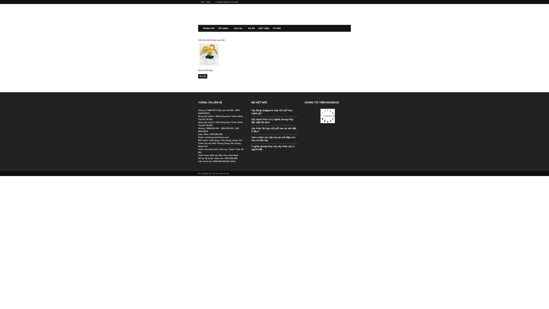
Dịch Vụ (238, 28)
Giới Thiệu (263, 28)
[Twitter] (344, 2)
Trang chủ (209, 28)
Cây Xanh (223, 28)
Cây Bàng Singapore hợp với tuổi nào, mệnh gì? (272, 112)
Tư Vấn (277, 28)
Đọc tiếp (203, 76)
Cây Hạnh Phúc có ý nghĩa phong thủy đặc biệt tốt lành (272, 121)
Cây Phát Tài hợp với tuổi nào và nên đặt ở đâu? (273, 130)
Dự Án (251, 28)
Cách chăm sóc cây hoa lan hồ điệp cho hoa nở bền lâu (273, 139)
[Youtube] (349, 2)
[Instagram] (339, 2)
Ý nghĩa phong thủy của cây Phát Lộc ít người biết (272, 148)
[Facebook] (334, 2)
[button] (347, 28)
